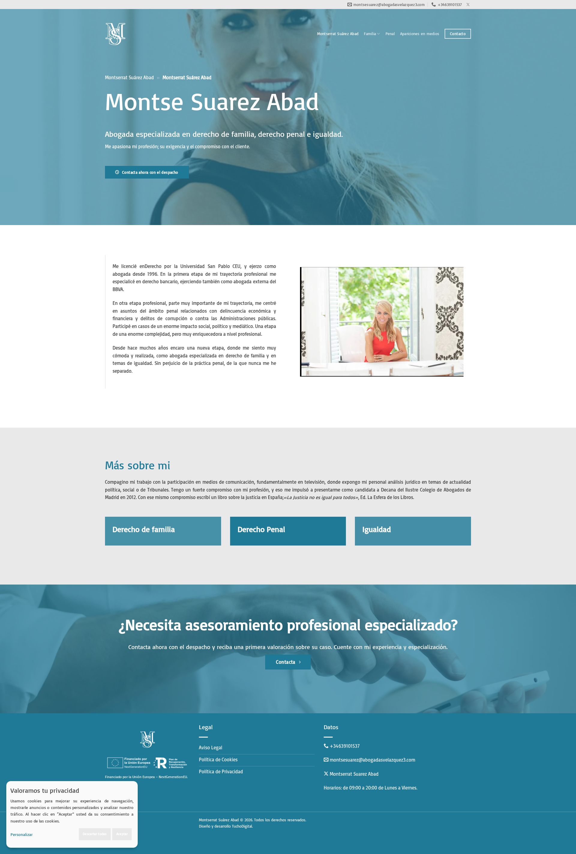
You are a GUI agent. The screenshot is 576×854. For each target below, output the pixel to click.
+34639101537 (345, 746)
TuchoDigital (242, 826)
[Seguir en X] (468, 5)
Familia (370, 33)
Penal (390, 33)
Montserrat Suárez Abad (338, 33)
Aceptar (122, 834)
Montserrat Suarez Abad (354, 774)
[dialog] (72, 814)
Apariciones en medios (419, 33)
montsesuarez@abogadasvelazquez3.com (372, 760)
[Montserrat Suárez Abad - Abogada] (115, 34)
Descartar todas (94, 834)
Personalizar (21, 834)
